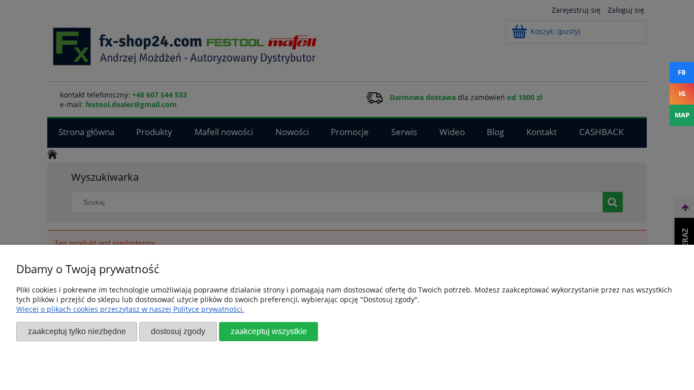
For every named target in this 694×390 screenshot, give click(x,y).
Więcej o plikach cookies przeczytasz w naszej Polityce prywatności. (130, 309)
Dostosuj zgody (178, 331)
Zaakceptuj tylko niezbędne (77, 331)
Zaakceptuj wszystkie (269, 331)
